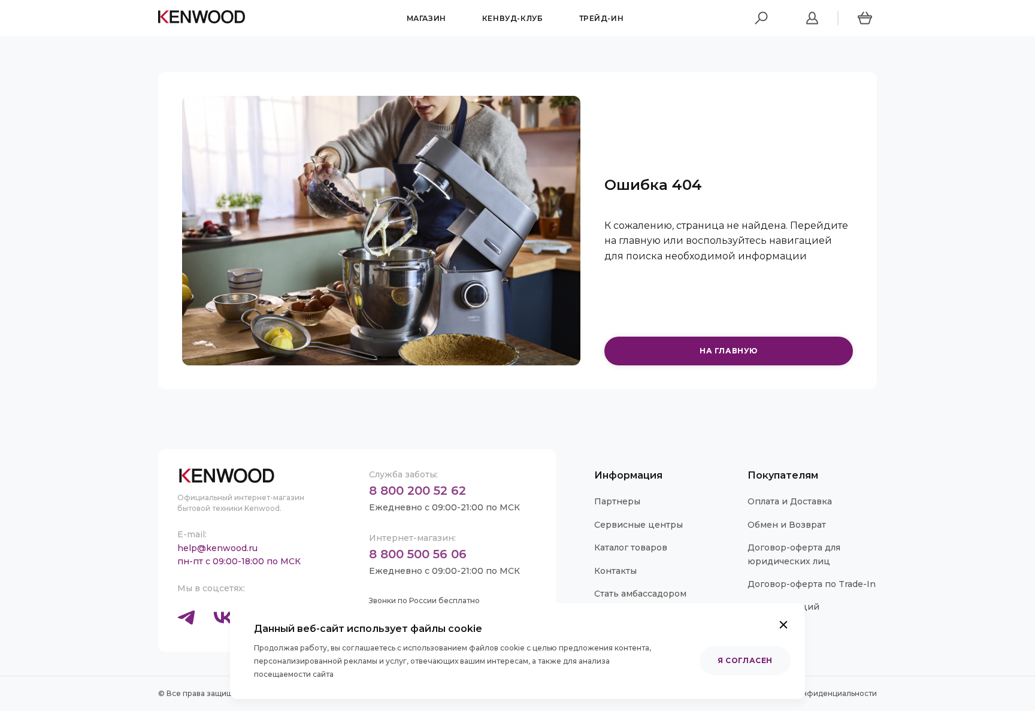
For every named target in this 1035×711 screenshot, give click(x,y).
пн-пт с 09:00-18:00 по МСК (239, 561)
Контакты (615, 570)
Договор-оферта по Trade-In (812, 584)
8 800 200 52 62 (417, 490)
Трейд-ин (601, 18)
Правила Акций (783, 606)
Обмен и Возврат (787, 524)
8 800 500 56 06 (418, 554)
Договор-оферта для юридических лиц (794, 554)
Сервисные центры (638, 524)
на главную (729, 350)
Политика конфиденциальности (816, 693)
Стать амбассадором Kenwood (640, 600)
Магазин (426, 18)
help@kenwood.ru (217, 548)
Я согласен (745, 660)
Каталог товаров (630, 547)
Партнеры (617, 501)
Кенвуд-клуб (512, 18)
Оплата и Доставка (790, 501)
